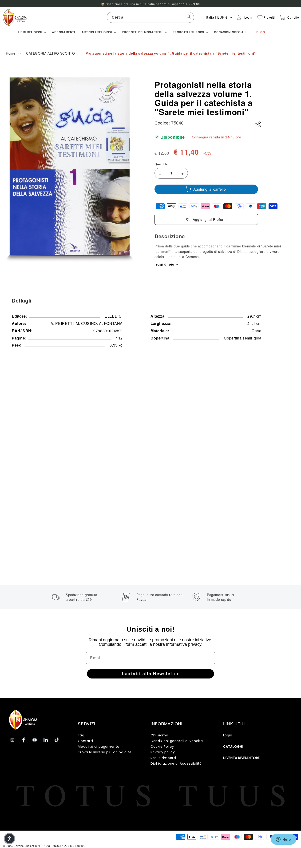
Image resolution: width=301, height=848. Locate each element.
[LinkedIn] (45, 739)
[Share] (258, 124)
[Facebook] (23, 739)
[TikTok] (56, 739)
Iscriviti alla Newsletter (150, 673)
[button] (31, 32)
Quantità (160, 164)
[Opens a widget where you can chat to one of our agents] (283, 840)
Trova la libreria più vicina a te (104, 752)
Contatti (85, 741)
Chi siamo (159, 735)
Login (227, 735)
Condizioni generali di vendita (176, 741)
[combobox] (150, 17)
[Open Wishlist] (260, 17)
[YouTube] (34, 739)
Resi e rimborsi (163, 757)
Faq (81, 735)
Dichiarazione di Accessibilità (176, 763)
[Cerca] (188, 17)
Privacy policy (162, 752)
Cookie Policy (162, 746)
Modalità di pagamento (98, 746)
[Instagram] (12, 739)
